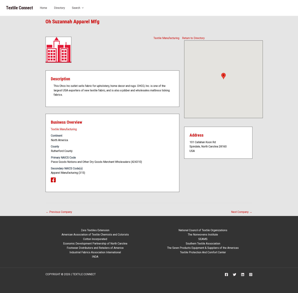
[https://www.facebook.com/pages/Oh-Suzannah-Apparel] (54, 181)
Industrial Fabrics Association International (95, 252)
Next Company (241, 212)
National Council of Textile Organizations (202, 230)
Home (43, 7)
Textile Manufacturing (166, 38)
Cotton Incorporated (95, 239)
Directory (59, 7)
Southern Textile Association (203, 243)
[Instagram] (250, 274)
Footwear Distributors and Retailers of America (95, 247)
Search (76, 7)
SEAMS (202, 239)
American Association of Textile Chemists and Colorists (95, 234)
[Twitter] (234, 274)
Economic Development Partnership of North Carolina (95, 243)
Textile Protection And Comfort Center (203, 252)
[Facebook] (226, 274)
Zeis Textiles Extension (95, 230)
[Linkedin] (242, 274)
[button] (82, 7)
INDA (95, 256)
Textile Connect (19, 7)
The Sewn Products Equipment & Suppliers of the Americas (203, 247)
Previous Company (59, 212)
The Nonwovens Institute (203, 234)
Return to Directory (193, 38)
